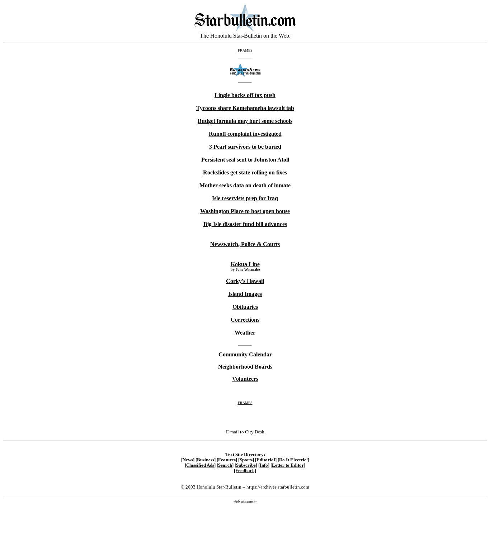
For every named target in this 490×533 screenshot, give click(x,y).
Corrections (245, 320)
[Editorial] (266, 459)
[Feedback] (245, 470)
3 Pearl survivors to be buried (245, 147)
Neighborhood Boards (245, 367)
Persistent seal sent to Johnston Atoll (245, 160)
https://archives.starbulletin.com (277, 487)
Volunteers (245, 379)
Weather (245, 333)
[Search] (225, 465)
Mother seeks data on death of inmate (245, 185)
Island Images (245, 294)
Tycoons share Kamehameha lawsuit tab (245, 108)
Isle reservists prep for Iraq (245, 198)
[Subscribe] (246, 465)
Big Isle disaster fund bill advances (245, 224)
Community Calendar (245, 354)
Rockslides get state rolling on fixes (245, 172)
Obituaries (245, 307)
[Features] (227, 459)
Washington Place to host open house (245, 211)
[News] (187, 459)
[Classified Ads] (200, 465)
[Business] (205, 459)
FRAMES (245, 50)
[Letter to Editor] (287, 465)
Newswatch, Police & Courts (245, 244)
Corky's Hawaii (245, 281)
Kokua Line (245, 264)
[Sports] (246, 459)
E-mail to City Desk (245, 431)
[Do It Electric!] (293, 459)
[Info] (263, 465)
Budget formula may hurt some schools (245, 121)
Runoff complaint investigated (245, 134)
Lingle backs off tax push (245, 95)
